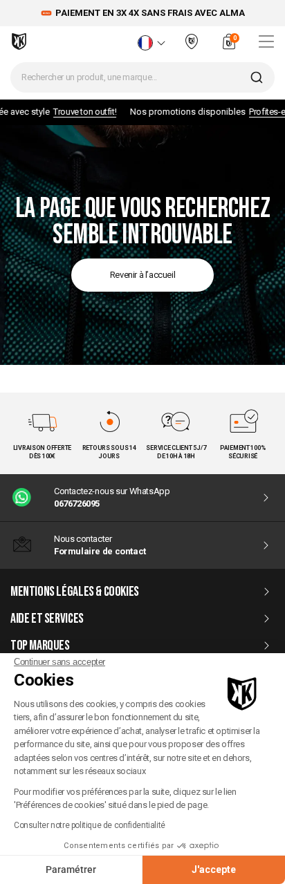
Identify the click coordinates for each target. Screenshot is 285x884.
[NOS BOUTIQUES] (191, 47)
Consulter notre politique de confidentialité (89, 825)
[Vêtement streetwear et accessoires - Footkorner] (19, 41)
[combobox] (142, 77)
